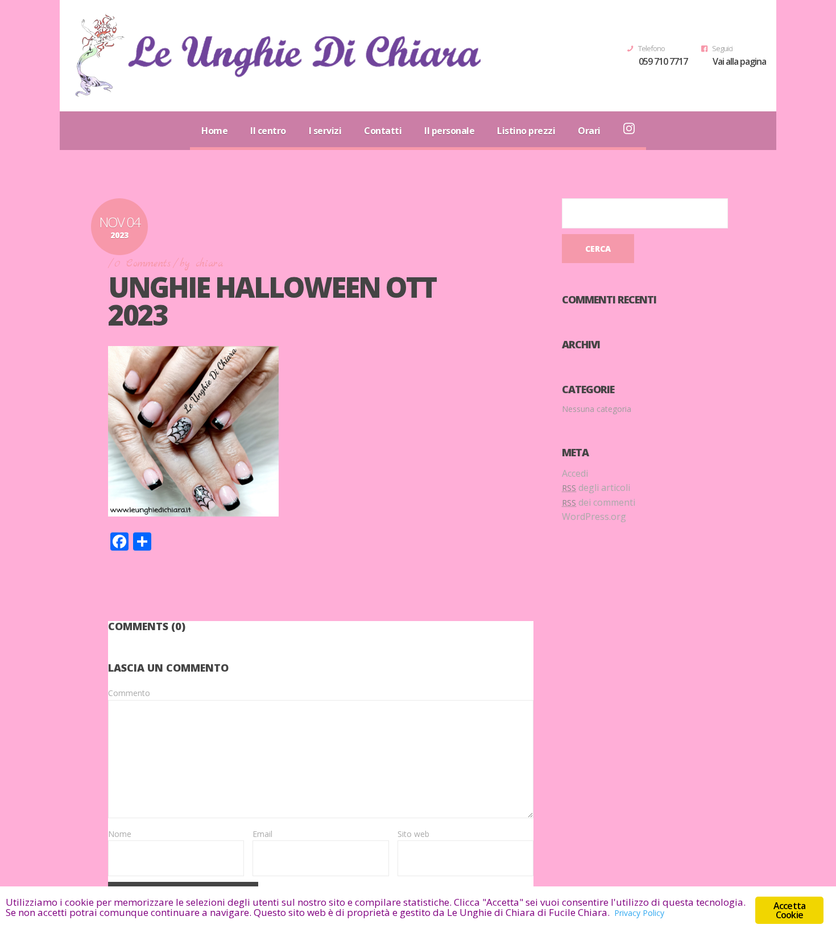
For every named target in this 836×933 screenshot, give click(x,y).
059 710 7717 (663, 61)
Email (262, 833)
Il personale (449, 130)
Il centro (268, 130)
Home (214, 130)
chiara (209, 264)
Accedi (575, 473)
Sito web (413, 833)
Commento (129, 693)
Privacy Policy (639, 912)
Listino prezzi (526, 130)
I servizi (325, 130)
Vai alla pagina (739, 61)
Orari (589, 130)
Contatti (383, 130)
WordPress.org (594, 516)
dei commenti (598, 502)
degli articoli (596, 487)
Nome (119, 833)
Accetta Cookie (789, 910)
